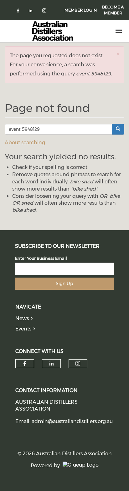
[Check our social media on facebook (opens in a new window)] (19, 12)
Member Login (80, 10)
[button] (118, 54)
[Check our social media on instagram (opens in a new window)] (45, 12)
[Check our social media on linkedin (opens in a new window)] (32, 12)
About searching (25, 143)
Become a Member (113, 9)
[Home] (53, 31)
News (22, 318)
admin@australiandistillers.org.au (72, 421)
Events (23, 329)
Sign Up (64, 283)
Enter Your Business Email (41, 258)
